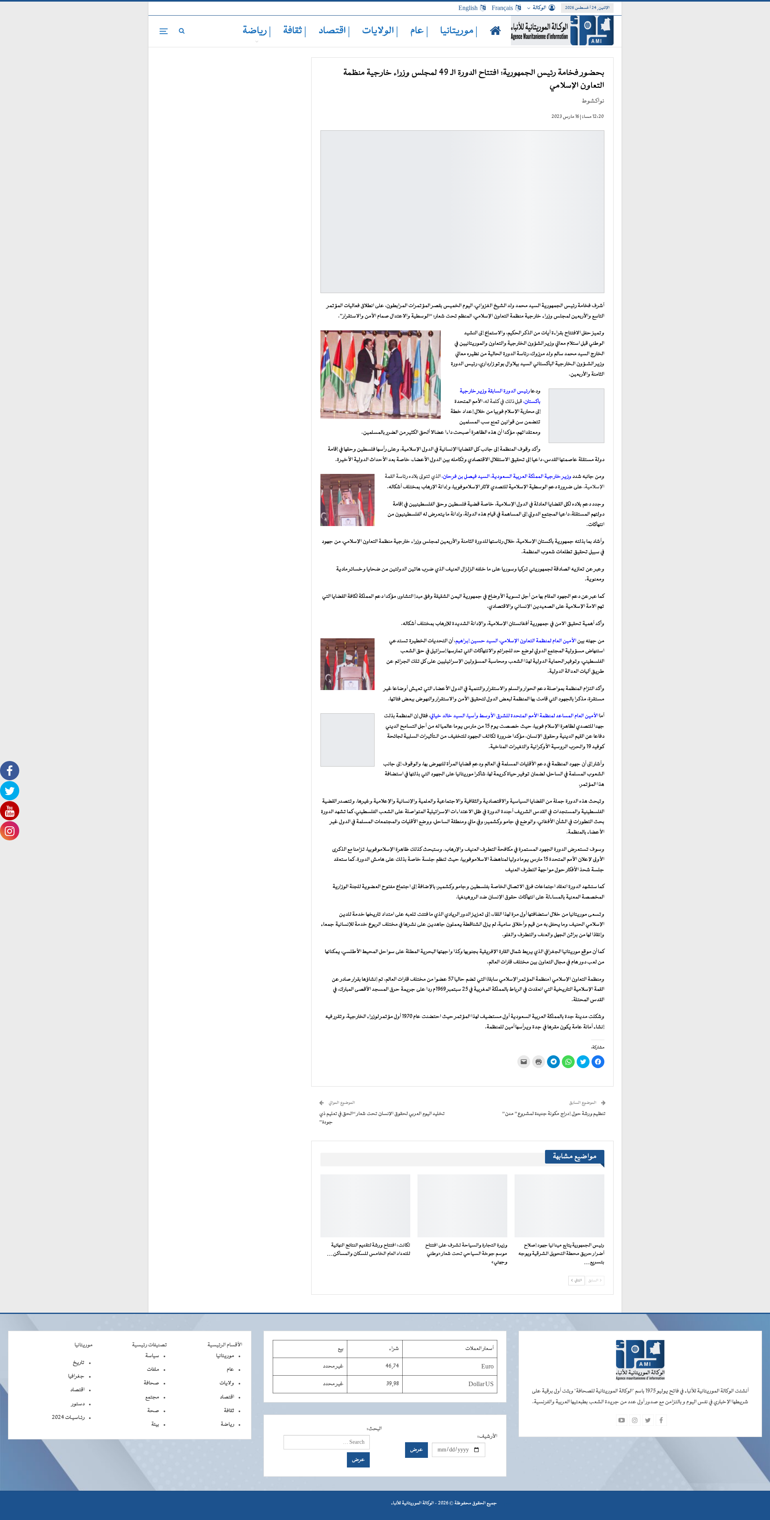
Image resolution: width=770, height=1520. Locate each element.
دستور (78, 1404)
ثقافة (229, 1411)
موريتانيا (225, 1356)
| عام (419, 31)
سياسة (152, 1356)
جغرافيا (76, 1376)
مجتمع (152, 1397)
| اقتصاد (334, 31)
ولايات (226, 1383)
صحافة (151, 1383)
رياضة (227, 1424)
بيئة (155, 1424)
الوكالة (539, 8)
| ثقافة (294, 31)
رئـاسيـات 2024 (68, 1418)
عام (230, 1369)
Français (502, 8)
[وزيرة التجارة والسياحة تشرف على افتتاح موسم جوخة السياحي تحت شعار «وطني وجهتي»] (462, 1205)
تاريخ (79, 1363)
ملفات (153, 1369)
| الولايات (380, 31)
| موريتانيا (459, 31)
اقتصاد (227, 1397)
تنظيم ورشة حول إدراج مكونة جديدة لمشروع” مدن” (554, 1114)
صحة (153, 1411)
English (468, 8)
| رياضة (257, 31)
